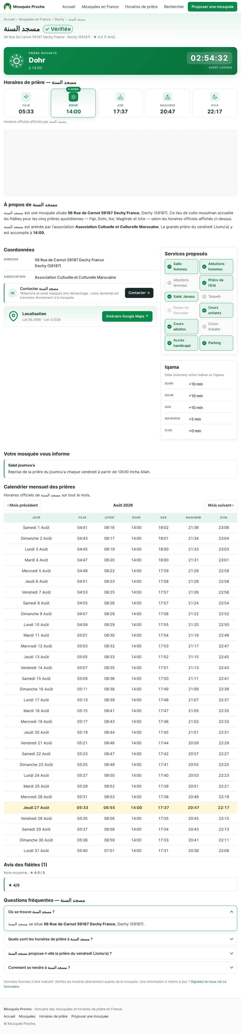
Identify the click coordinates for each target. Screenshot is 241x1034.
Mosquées (27, 1016)
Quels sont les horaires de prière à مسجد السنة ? (50, 939)
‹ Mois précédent (22, 505)
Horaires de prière (141, 6)
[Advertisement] (120, 163)
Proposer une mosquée (212, 6)
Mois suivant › (221, 505)
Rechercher (174, 6)
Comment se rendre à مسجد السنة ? (39, 967)
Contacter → (139, 293)
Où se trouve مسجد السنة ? (31, 911)
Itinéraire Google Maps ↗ (127, 316)
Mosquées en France (100, 6)
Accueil (68, 6)
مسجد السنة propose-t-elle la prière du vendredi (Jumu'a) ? (60, 953)
